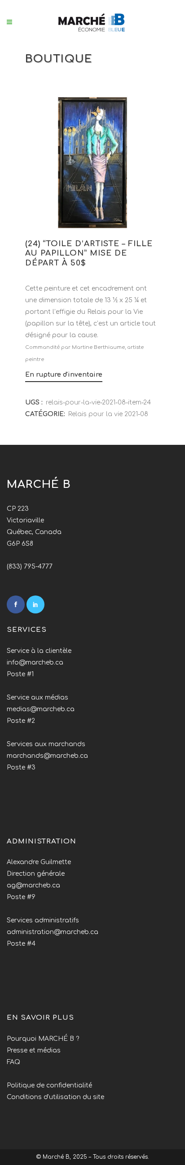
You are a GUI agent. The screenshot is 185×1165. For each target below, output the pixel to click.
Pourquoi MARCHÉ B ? (43, 1038)
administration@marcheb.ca (52, 932)
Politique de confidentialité (49, 1085)
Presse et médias (34, 1050)
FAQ (13, 1062)
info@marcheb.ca (35, 662)
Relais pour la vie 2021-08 (108, 414)
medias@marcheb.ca (41, 709)
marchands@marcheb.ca (47, 755)
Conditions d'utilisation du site (55, 1097)
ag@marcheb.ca (33, 885)
